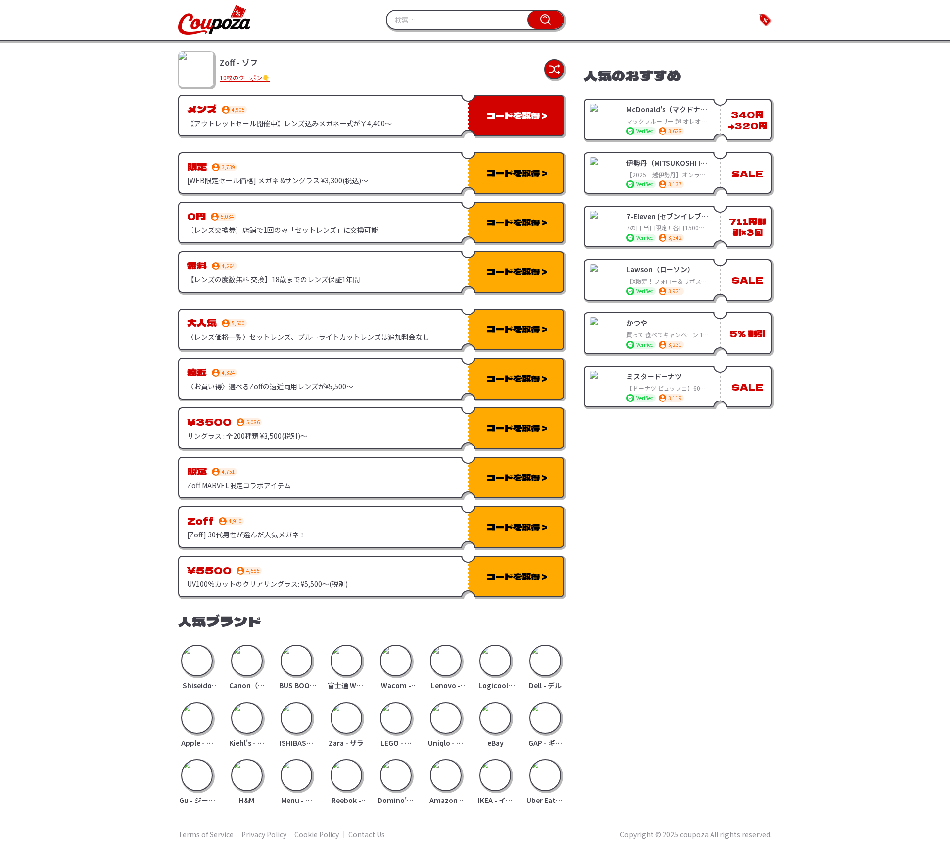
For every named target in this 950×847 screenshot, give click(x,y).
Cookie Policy (316, 834)
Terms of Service (206, 834)
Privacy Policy (263, 834)
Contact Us (366, 834)
